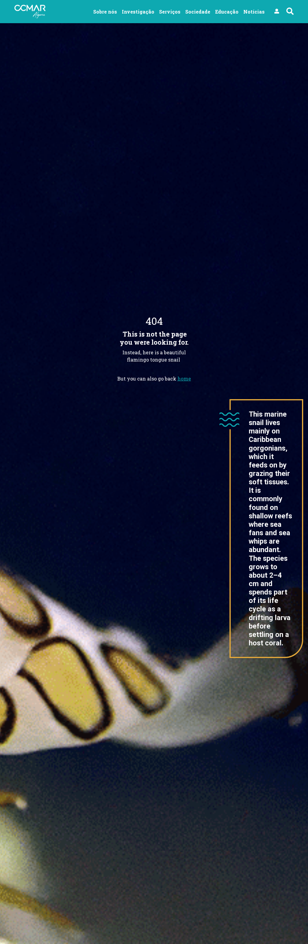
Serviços (169, 11)
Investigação (138, 11)
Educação (227, 11)
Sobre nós (105, 11)
